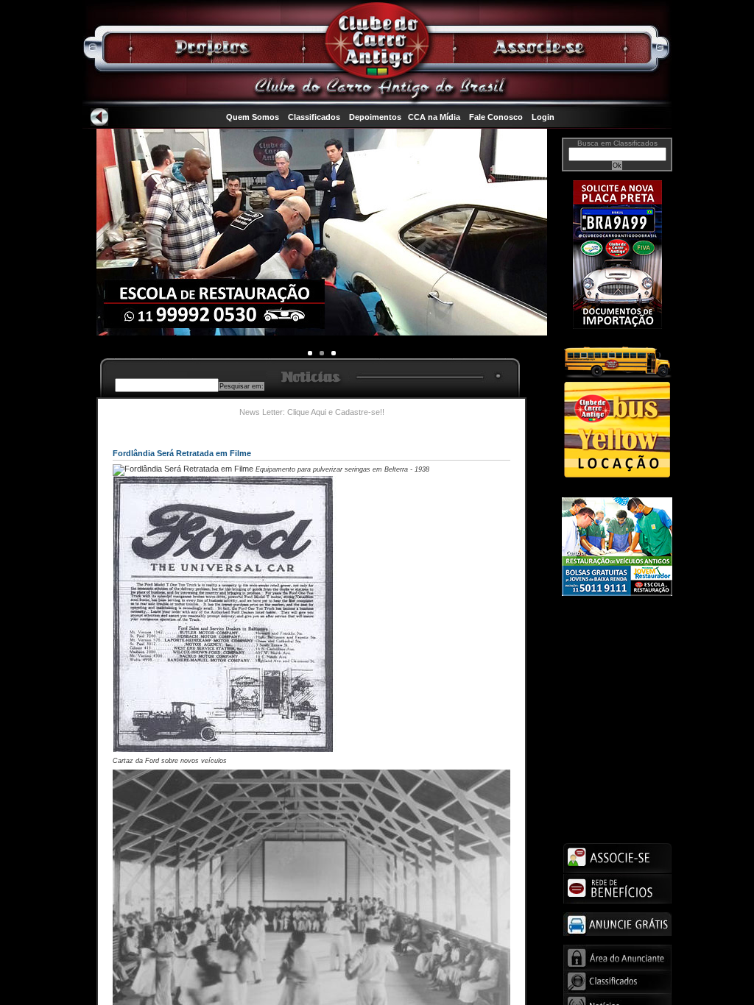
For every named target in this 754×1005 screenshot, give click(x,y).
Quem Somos (252, 117)
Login (543, 117)
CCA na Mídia (434, 117)
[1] (322, 353)
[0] (310, 353)
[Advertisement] (617, 660)
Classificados (314, 117)
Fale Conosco (496, 117)
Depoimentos (375, 117)
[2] (333, 353)
